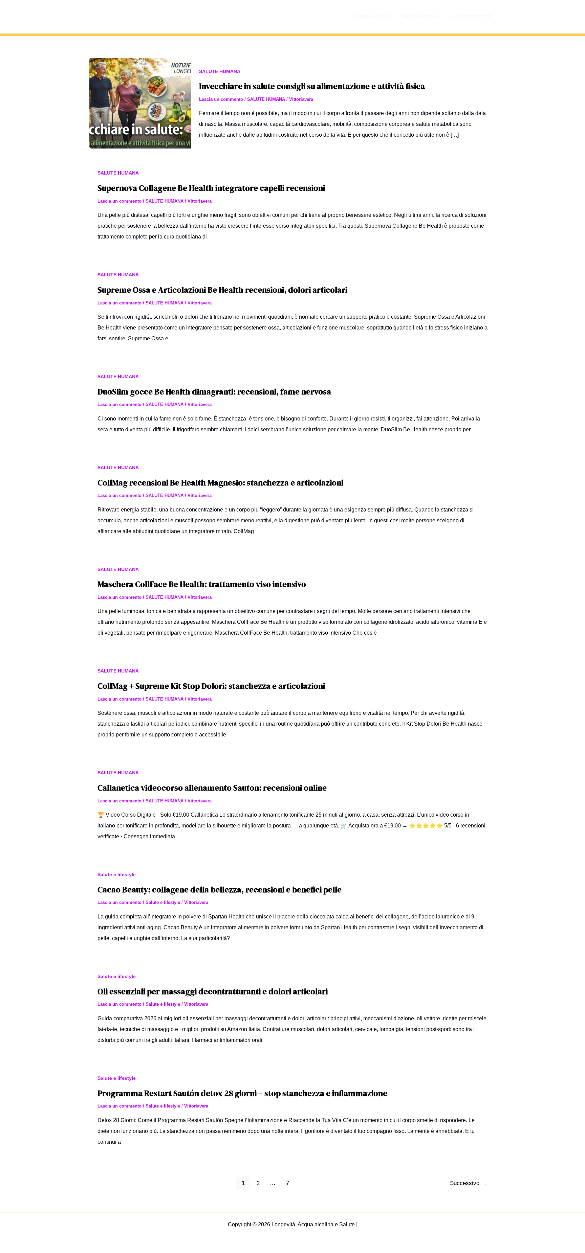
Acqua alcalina (371, 16)
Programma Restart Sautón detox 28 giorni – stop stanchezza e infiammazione (242, 1093)
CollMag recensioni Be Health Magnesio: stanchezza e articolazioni (220, 482)
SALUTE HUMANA (219, 71)
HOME (334, 16)
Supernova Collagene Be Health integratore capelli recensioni (211, 187)
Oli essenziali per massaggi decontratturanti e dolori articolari (213, 991)
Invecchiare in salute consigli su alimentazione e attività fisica (312, 86)
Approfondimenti (470, 16)
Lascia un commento (221, 99)
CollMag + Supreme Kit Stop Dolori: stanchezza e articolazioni (211, 685)
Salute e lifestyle (420, 16)
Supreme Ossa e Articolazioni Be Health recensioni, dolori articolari (222, 289)
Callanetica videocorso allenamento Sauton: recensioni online (212, 787)
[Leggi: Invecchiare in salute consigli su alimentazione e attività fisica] (140, 103)
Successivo (468, 1183)
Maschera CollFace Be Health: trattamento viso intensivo (202, 584)
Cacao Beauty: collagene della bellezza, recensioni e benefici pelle (220, 889)
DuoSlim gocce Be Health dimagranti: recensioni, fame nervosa (214, 391)
